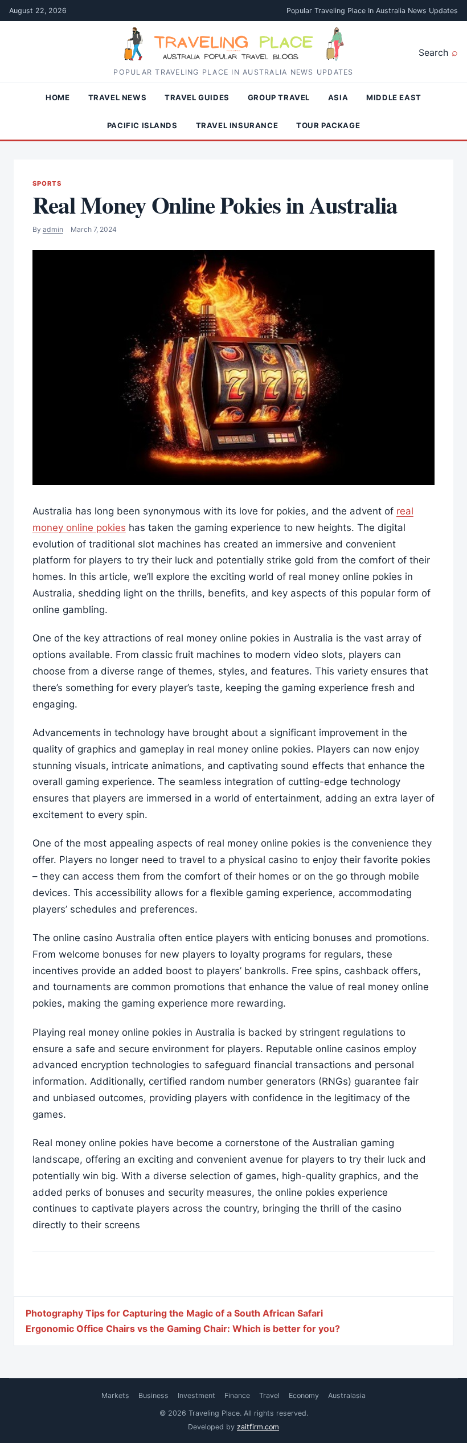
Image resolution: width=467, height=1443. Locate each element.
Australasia (347, 1395)
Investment (196, 1395)
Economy (304, 1395)
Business (153, 1395)
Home (57, 97)
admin (53, 229)
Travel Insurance (237, 125)
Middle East (393, 97)
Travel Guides (197, 97)
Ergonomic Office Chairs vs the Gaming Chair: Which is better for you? (183, 1328)
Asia (338, 97)
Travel (269, 1395)
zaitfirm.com (258, 1426)
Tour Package (328, 125)
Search (433, 52)
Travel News (117, 97)
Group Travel (279, 97)
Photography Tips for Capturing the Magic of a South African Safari (174, 1313)
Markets (115, 1395)
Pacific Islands (142, 125)
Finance (237, 1395)
